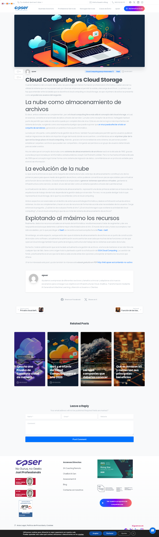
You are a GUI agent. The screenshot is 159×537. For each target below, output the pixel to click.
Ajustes (124, 533)
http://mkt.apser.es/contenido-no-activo (115, 262)
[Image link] (31, 481)
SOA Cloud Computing (107, 250)
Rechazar (109, 533)
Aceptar (95, 533)
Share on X (92, 299)
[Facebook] (130, 2)
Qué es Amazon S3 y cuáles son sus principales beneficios (129, 372)
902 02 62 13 (120, 2)
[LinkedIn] (138, 2)
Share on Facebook (73, 299)
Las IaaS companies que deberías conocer (95, 373)
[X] (134, 2)
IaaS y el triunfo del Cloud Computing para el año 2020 (63, 372)
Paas (100, 230)
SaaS (62, 230)
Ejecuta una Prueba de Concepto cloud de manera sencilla (28, 372)
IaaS (106, 230)
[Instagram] (142, 2)
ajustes (81, 534)
